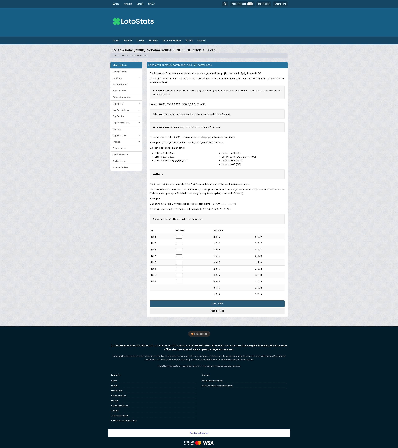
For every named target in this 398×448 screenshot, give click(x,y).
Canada (140, 3)
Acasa (114, 55)
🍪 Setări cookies (199, 334)
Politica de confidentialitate (124, 420)
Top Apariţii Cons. (121, 110)
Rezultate (117, 78)
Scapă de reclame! (120, 405)
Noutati (153, 40)
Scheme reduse (118, 395)
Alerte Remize (119, 90)
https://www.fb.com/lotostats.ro (217, 385)
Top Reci (117, 129)
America (128, 3)
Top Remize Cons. (121, 122)
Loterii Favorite (120, 71)
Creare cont (280, 3)
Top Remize (118, 116)
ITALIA (151, 3)
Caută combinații (120, 154)
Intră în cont (263, 3)
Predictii (117, 142)
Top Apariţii (118, 103)
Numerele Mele (120, 84)
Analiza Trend (119, 161)
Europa (116, 3)
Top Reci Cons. (120, 135)
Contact (202, 40)
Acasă (116, 40)
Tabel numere (119, 148)
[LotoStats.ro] (133, 21)
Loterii (128, 40)
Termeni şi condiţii (119, 415)
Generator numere (122, 97)
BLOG (189, 40)
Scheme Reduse (172, 40)
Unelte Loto (116, 390)
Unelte (140, 40)
